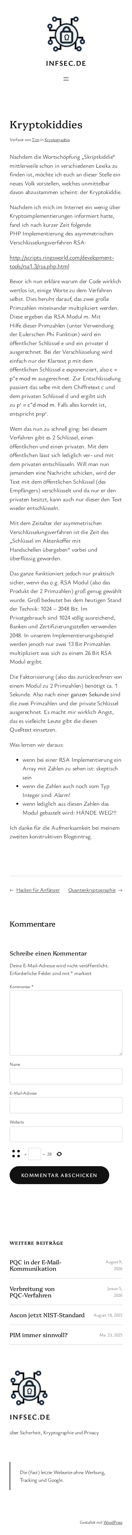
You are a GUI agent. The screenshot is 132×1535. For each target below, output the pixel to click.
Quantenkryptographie (92, 889)
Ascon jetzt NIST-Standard (47, 1314)
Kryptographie (57, 139)
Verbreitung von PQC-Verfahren (32, 1291)
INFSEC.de (66, 63)
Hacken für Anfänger (38, 889)
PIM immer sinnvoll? (39, 1334)
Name (15, 1064)
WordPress (112, 1522)
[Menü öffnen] (66, 79)
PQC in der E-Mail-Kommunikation (35, 1265)
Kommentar (22, 986)
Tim (35, 139)
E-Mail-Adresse (23, 1093)
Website (17, 1122)
